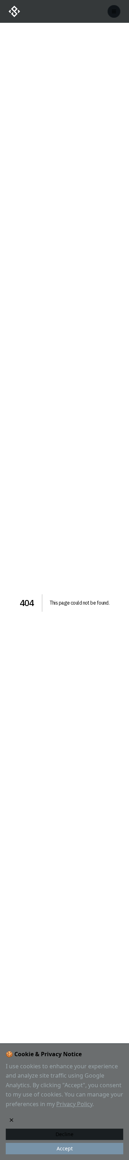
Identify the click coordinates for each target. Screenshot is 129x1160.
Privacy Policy (74, 1104)
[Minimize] (11, 1120)
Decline (64, 1134)
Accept (65, 1148)
